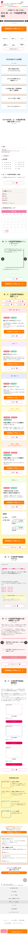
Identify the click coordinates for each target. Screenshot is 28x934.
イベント (14, 905)
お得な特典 (14, 908)
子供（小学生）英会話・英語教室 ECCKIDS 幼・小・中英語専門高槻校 (12, 885)
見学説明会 (22, 920)
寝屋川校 (5, 200)
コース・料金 (14, 895)
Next (25, 259)
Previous (2, 259)
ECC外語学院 (8, 923)
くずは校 (5, 198)
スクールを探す (22, 2)
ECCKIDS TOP (14, 888)
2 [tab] (13, 273)
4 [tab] (16, 273)
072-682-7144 (6, 152)
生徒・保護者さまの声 (14, 898)
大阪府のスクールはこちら (9, 203)
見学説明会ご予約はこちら (17, 931)
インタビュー (14, 721)
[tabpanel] (14, 259)
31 (7, 230)
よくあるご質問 (14, 920)
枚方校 (5, 194)
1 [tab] (12, 273)
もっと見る (14, 657)
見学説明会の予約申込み (14, 872)
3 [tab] (14, 273)
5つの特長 (14, 891)
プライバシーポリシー (19, 923)
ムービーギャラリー (14, 912)
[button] (1, 21)
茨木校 (5, 196)
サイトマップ (6, 920)
